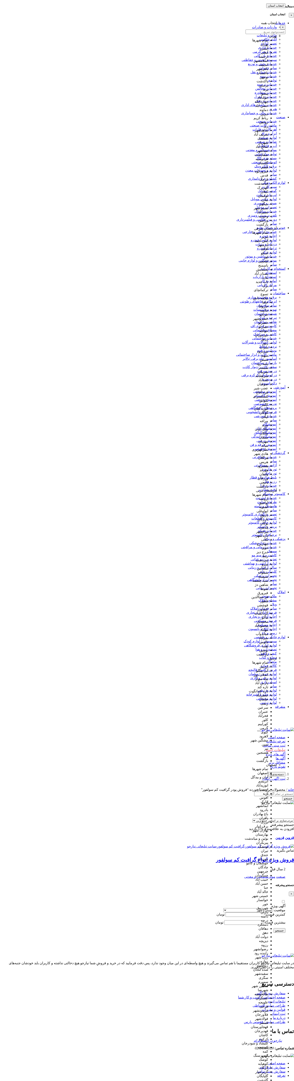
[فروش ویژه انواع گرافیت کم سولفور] (240, 846)
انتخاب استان (276, 5)
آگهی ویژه (278, 906)
